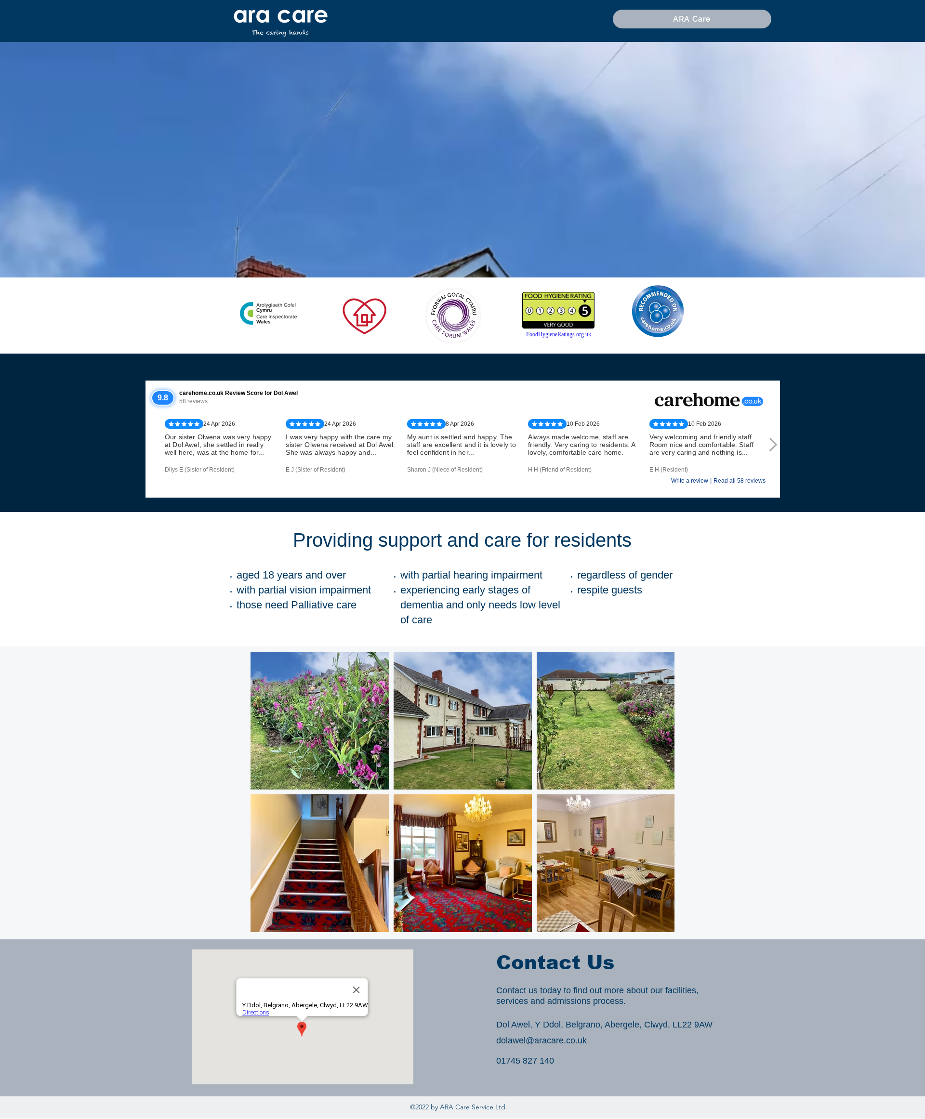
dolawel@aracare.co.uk (541, 1040)
